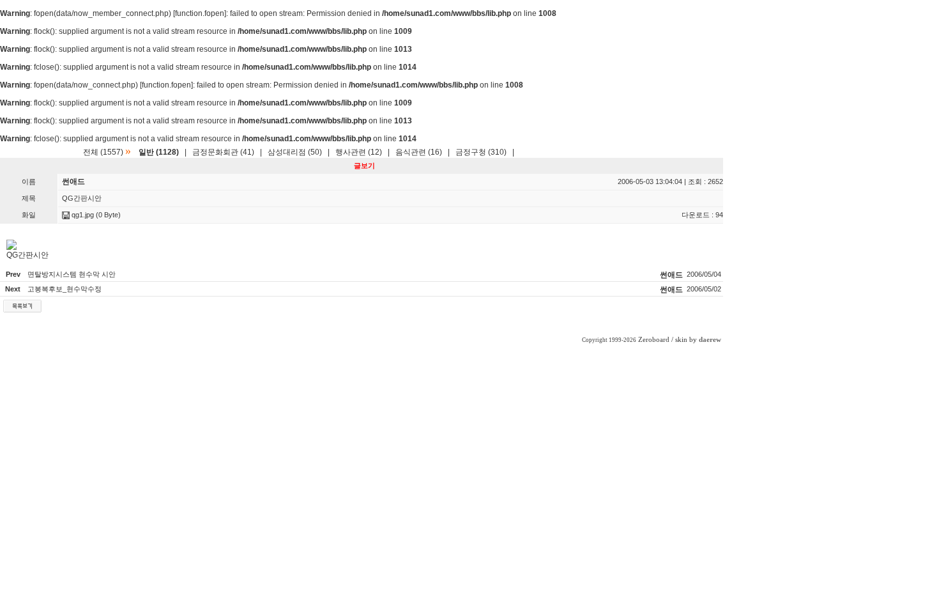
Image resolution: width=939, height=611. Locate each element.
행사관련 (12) (358, 152)
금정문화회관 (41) (223, 152)
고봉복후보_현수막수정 (64, 289)
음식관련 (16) (418, 152)
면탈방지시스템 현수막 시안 (71, 274)
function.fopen (199, 13)
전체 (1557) (103, 152)
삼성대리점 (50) (295, 152)
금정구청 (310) (481, 152)
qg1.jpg (82, 215)
